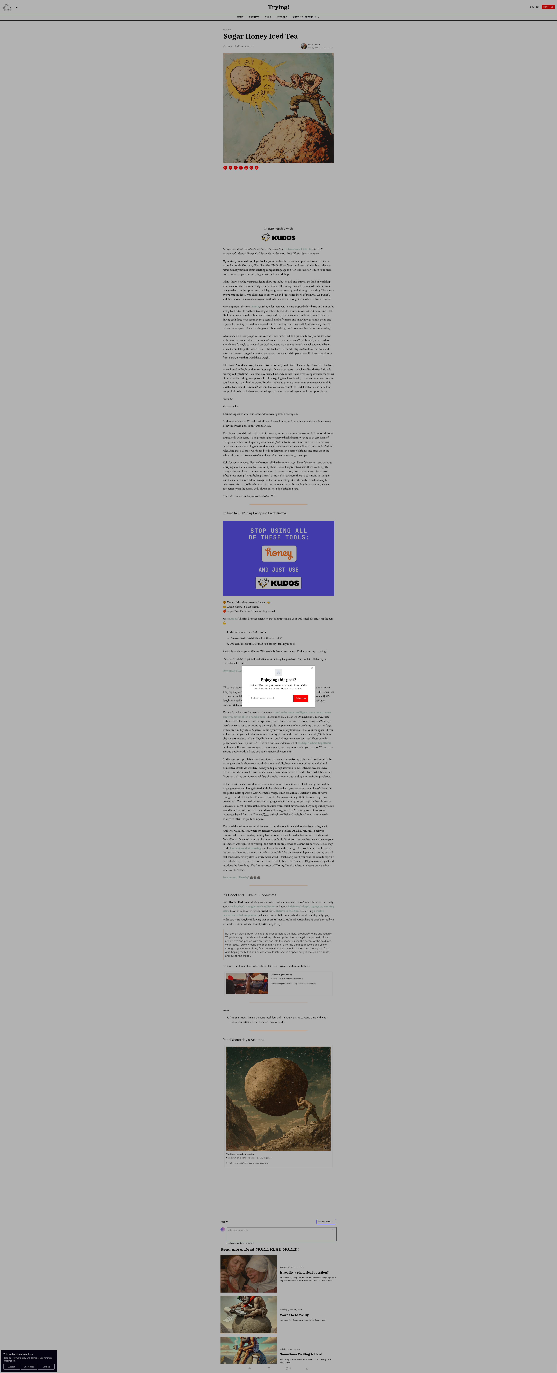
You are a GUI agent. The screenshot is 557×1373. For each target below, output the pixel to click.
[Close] (312, 668)
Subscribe (301, 698)
